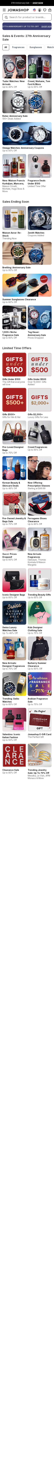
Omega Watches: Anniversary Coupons (23, 148)
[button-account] (39, 10)
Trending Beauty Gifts (39, 594)
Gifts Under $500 (37, 379)
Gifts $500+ (8, 414)
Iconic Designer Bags (13, 594)
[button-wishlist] (44, 10)
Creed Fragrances (37, 447)
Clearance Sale (10, 770)
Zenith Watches (36, 232)
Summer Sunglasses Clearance (19, 299)
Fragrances (18, 47)
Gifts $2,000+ (35, 414)
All (5, 47)
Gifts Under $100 (11, 379)
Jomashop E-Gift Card (39, 734)
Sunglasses (36, 47)
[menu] (4, 10)
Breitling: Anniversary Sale (16, 267)
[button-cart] (50, 10)
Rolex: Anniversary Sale (15, 116)
